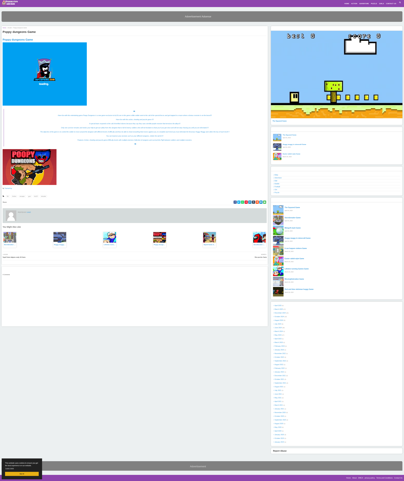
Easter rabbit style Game (291, 154)
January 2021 (280, 409)
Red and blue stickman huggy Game (299, 289)
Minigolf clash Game (293, 228)
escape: (22, 196)
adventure (278, 178)
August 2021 (280, 387)
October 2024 (280, 316)
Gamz (28, 212)
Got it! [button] (22, 474)
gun (29, 196)
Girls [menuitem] (381, 3)
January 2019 (280, 442)
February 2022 (280, 368)
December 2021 (281, 375)
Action (14, 196)
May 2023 (279, 335)
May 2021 (279, 398)
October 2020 (280, 416)
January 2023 (280, 350)
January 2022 (280, 372)
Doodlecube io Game (261, 244)
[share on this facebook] (235, 202)
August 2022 (280, 364)
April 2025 (279, 305)
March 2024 (279, 331)
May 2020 (279, 427)
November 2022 (281, 353)
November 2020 (281, 412)
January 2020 (280, 434)
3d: (8, 196)
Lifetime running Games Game (115, 244)
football (277, 186)
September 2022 (281, 361)
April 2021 (279, 401)
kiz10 (36, 196)
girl (276, 189)
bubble (277, 184)
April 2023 (279, 339)
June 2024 (279, 328)
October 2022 (280, 357)
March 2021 (279, 405)
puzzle (277, 192)
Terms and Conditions (384, 478)
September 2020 (281, 420)
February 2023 (280, 346)
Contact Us (398, 478)
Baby (276, 175)
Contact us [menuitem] (391, 3)
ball (276, 181)
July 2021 (279, 390)
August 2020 (280, 423)
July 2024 (279, 324)
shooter (10, 28)
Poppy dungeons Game (162, 244)
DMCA (360, 478)
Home (4, 28)
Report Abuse (280, 451)
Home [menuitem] (346, 3)
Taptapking (8, 188)
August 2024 (280, 320)
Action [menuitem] (354, 3)
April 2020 (279, 431)
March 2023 (279, 342)
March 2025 (280, 309)
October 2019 (280, 438)
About (354, 478)
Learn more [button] (9, 468)
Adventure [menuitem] (364, 3)
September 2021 (281, 383)
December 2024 (281, 313)
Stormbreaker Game (11, 244)
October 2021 (280, 379)
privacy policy (370, 478)
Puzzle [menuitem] (374, 3)
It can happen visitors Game (296, 248)
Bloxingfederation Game (294, 279)
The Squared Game (279, 121)
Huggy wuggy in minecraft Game (294, 144)
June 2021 (279, 394)
